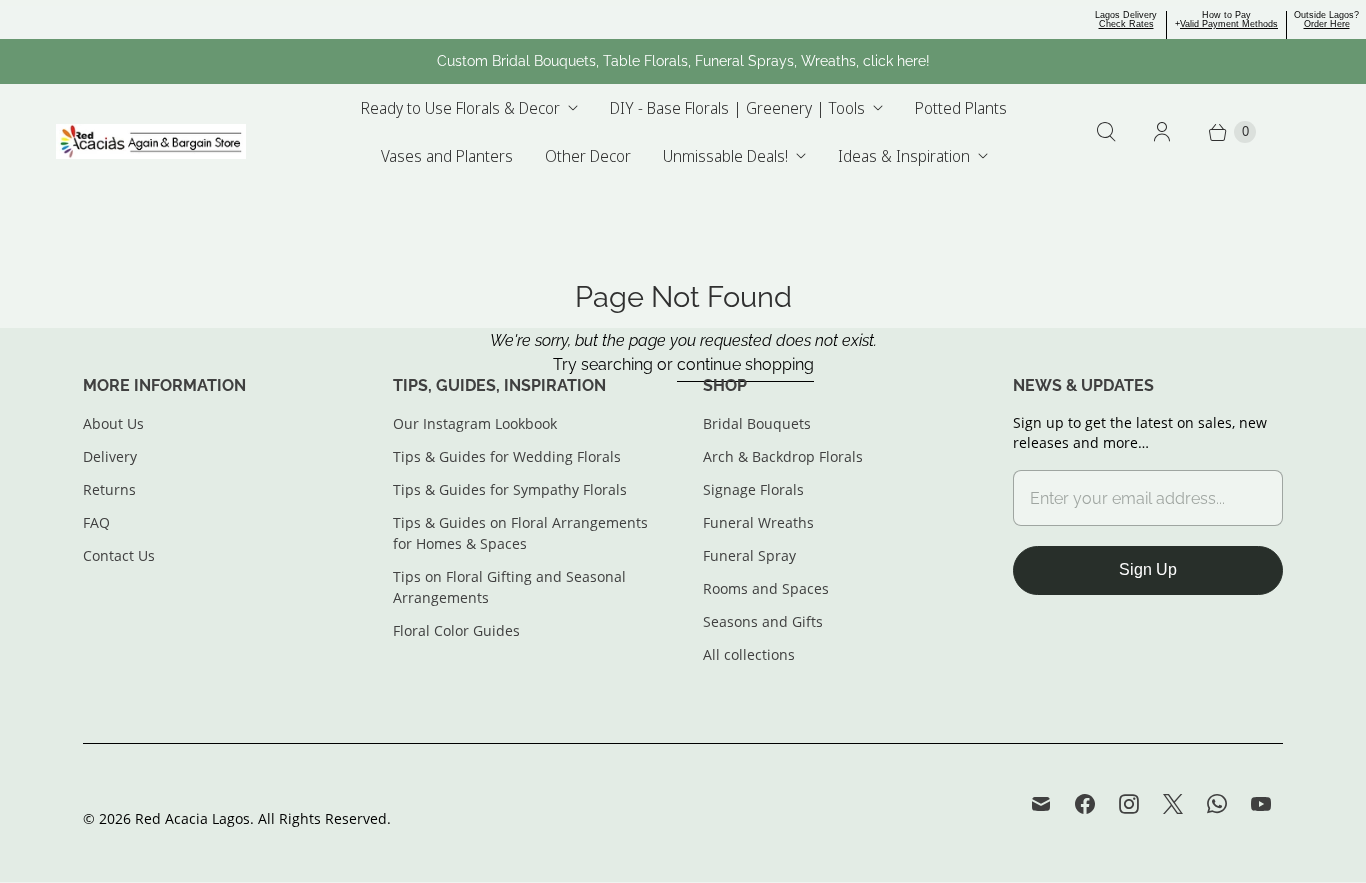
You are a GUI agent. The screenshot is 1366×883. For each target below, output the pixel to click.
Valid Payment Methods (1229, 24)
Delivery (110, 456)
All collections (749, 654)
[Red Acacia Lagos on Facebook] (1085, 804)
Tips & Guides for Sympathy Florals (510, 489)
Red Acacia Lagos (192, 818)
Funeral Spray (749, 555)
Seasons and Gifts (763, 621)
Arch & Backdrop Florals (783, 456)
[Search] (1106, 132)
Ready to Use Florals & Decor (460, 108)
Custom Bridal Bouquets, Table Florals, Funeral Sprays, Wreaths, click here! (683, 61)
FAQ (96, 522)
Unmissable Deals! (725, 156)
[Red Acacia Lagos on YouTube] (1261, 804)
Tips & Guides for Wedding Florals (507, 456)
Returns (109, 489)
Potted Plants (961, 108)
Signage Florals (753, 489)
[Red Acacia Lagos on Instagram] (1129, 804)
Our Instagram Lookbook (475, 423)
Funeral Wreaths (758, 522)
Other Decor (588, 156)
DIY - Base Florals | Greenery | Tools (737, 108)
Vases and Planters (447, 156)
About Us (113, 423)
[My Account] (1162, 132)
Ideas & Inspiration (904, 156)
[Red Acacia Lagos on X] (1173, 804)
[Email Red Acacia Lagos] (1041, 804)
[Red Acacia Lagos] (151, 142)
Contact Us (119, 555)
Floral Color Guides (456, 630)
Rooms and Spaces (766, 588)
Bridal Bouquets (757, 423)
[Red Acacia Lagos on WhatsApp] (1217, 804)
